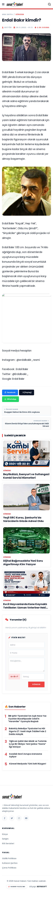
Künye (5, 834)
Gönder (36, 684)
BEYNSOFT (42, 886)
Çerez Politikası (9, 867)
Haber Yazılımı (18, 887)
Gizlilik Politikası (9, 858)
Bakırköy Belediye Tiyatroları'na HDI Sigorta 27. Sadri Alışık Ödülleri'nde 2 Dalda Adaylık (27, 731)
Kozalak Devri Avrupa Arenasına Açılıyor (25, 755)
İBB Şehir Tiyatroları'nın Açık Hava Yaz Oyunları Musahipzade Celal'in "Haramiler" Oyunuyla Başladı (27, 719)
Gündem (20, 14)
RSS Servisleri (8, 843)
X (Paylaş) (27, 392)
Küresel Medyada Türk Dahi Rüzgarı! (27, 763)
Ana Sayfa (7, 14)
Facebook (11, 392)
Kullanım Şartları (10, 863)
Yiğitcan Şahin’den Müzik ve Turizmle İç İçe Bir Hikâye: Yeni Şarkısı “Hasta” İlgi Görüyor (28, 744)
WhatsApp (11, 399)
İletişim (5, 839)
